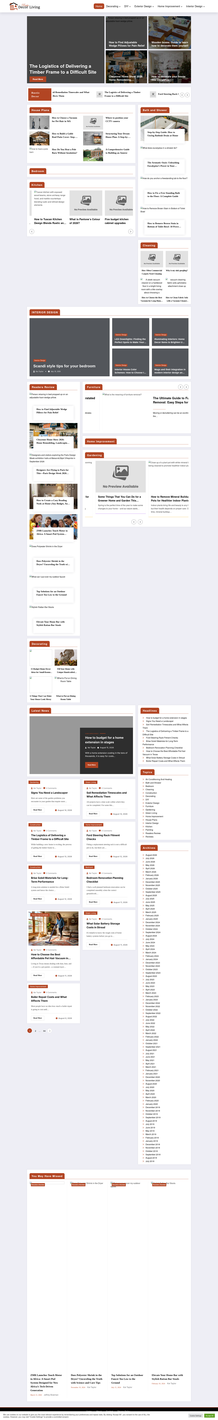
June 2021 (150, 1056)
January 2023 (152, 999)
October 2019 (152, 1114)
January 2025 (152, 918)
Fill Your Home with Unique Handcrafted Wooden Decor (66, 671)
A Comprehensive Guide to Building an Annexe (117, 151)
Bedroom (89, 867)
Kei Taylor (39, 371)
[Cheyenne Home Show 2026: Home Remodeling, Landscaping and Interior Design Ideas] (126, 66)
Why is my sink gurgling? (177, 270)
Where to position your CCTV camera (117, 119)
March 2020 (151, 1097)
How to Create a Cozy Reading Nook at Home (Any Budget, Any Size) (52, 502)
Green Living (91, 782)
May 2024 (150, 945)
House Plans (151, 819)
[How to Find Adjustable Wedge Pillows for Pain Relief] (126, 19)
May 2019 (150, 1130)
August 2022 (151, 1016)
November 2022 (153, 1006)
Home (99, 6)
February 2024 (152, 955)
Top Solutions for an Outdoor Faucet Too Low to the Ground (51, 593)
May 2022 (150, 1026)
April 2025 (150, 908)
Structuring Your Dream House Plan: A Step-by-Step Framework (118, 135)
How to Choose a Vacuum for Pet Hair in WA (64, 119)
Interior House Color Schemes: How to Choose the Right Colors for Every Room (131, 371)
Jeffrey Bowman (51, 1394)
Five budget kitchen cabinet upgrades (79, 221)
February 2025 (152, 915)
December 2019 (153, 1107)
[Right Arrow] (187, 95)
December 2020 (153, 1077)
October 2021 (152, 1043)
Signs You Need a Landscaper (165, 496)
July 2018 (150, 1161)
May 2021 (150, 1060)
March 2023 (151, 992)
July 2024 (150, 939)
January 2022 (152, 1039)
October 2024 (152, 929)
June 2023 (150, 982)
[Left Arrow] (182, 95)
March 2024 (151, 952)
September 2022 (153, 1013)
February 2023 (152, 996)
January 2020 (152, 1104)
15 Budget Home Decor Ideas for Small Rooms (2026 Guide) (41, 671)
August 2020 (151, 1083)
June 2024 (150, 942)
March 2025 (151, 912)
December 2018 (153, 1144)
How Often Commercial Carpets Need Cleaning (152, 272)
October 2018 (152, 1151)
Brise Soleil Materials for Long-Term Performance (50, 879)
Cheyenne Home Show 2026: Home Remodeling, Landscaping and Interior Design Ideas (126, 78)
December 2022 (153, 1003)
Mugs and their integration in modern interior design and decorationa (170, 371)
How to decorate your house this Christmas (168, 78)
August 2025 (151, 895)
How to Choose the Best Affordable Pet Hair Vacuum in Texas (49, 956)
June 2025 (150, 902)
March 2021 (151, 1066)
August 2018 (151, 1157)
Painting (149, 829)
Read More (38, 79)
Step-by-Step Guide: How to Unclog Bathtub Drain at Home (162, 134)
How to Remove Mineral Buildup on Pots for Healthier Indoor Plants (115, 498)
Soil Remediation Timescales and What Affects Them (107, 794)
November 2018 (153, 1147)
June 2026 (150, 861)
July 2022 (150, 1019)
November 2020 (153, 1080)
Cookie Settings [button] (195, 1415)
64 (44, 1030)
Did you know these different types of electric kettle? (118, 221)
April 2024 (150, 949)
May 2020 (150, 1090)
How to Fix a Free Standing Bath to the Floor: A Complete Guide (163, 195)
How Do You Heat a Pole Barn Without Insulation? (64, 151)
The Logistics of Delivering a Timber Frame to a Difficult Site (84, 94)
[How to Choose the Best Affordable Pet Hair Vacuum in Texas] (53, 928)
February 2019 (152, 1137)
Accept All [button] (209, 1415)
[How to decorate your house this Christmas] (169, 66)
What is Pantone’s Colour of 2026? (47, 221)
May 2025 (150, 905)
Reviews (149, 836)
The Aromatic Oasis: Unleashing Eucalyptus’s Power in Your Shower (163, 164)
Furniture (150, 806)
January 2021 (152, 1073)
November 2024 (153, 925)
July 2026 (150, 858)
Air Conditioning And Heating (159, 779)
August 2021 (151, 1050)
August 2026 (151, 854)
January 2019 (152, 1140)
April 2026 (150, 868)
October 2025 (152, 888)
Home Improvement (169, 6)
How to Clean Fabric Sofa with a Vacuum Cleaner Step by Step (177, 299)
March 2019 (151, 1134)
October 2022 (152, 1009)
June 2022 (150, 1023)
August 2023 (151, 976)
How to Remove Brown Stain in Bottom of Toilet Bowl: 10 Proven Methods (163, 225)
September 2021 (153, 1046)
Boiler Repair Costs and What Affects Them (49, 998)
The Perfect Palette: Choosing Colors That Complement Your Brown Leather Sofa (165, 400)
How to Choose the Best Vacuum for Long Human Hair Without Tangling (152, 299)
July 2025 (150, 898)
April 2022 (150, 1029)
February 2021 (152, 1070)
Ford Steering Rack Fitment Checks (59, 69)
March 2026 (151, 871)
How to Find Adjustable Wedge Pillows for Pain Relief (127, 44)
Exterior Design (143, 6)
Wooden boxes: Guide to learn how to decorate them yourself (170, 44)
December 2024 (153, 922)
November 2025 (153, 885)
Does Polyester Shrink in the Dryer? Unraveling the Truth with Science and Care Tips (53, 563)
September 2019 (153, 1117)
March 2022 (151, 1033)
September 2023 (153, 972)
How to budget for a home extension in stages (104, 740)
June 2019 (150, 1127)
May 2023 (150, 986)
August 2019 (151, 1120)
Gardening (34, 782)
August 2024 (151, 935)
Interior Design (194, 6)
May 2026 (150, 865)
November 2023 (153, 965)
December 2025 (153, 881)
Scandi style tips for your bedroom (64, 366)
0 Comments (51, 788)
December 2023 (153, 962)
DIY (126, 6)
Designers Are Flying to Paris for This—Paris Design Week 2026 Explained (52, 472)
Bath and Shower (153, 782)
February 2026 (152, 875)
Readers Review (153, 833)
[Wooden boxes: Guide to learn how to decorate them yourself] (169, 32)
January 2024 (152, 959)
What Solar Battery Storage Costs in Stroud (103, 925)
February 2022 (152, 1036)
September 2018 (153, 1154)
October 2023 (152, 969)
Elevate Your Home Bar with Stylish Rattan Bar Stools (50, 623)
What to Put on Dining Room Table (66, 697)
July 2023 (150, 979)
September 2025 (153, 891)
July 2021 (150, 1053)
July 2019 (150, 1124)
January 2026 (152, 878)
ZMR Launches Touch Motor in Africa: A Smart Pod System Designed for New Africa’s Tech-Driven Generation (52, 532)
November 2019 (153, 1110)
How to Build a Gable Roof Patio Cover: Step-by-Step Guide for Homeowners (63, 135)
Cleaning (150, 789)
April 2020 (150, 1093)
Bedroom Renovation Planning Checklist (105, 879)
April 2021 (150, 1063)
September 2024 (153, 932)
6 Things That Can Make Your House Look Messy (41, 697)
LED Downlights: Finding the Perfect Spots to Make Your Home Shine (130, 341)
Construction (35, 825)
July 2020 (150, 1087)
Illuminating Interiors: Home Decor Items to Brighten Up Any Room (169, 341)
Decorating (112, 6)
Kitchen (149, 826)
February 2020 (152, 1100)
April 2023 (150, 989)
